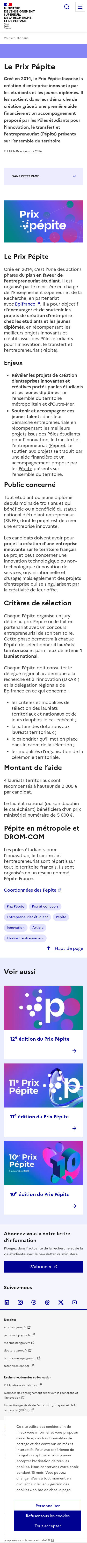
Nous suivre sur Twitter (61, 1302)
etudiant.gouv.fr (15, 1327)
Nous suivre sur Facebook (34, 1302)
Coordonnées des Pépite (30, 890)
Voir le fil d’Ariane (16, 38)
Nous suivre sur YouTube (74, 1302)
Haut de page (68, 948)
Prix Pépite (15, 906)
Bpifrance (25, 304)
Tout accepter (48, 1526)
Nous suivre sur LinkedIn (7, 1302)
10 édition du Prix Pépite (40, 1194)
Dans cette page (25, 176)
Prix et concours (45, 906)
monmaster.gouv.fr (17, 1343)
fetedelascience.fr (16, 1366)
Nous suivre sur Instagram (20, 1302)
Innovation (16, 927)
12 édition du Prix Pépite (40, 1039)
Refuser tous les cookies (48, 1516)
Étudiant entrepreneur (25, 938)
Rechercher (67, 7)
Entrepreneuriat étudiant (27, 917)
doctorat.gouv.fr (15, 1350)
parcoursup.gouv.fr (17, 1335)
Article (38, 927)
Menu (80, 7)
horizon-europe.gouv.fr (20, 1358)
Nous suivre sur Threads (47, 1302)
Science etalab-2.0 (37, 1540)
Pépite (61, 917)
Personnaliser (48, 1506)
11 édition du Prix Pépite (39, 1116)
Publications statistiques (20, 1385)
